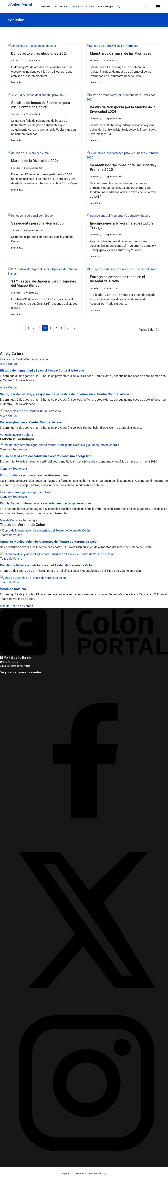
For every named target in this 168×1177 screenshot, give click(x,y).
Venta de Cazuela (13, 589)
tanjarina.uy (101, 1174)
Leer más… (17, 82)
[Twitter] (146, 6)
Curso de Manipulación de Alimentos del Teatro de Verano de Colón (49, 541)
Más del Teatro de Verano (16, 606)
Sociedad (78, 6)
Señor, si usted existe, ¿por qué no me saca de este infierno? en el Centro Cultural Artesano (66, 394)
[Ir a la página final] (86, 328)
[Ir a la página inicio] (11, 328)
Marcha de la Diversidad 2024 (35, 161)
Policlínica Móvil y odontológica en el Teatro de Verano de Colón (47, 565)
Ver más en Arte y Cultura (16, 434)
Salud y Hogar (105, 6)
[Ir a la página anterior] (17, 328)
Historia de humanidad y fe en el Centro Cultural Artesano (42, 370)
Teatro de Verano (11, 535)
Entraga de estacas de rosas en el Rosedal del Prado (117, 279)
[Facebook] (140, 6)
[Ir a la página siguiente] (80, 328)
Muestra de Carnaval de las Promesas (120, 53)
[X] (86, 920)
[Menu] (158, 6)
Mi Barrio (46, 6)
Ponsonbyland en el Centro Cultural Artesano (32, 422)
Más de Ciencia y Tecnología (18, 520)
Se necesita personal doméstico (37, 223)
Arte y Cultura (61, 6)
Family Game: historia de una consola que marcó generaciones (46, 503)
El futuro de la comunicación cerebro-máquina (34, 475)
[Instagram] (152, 6)
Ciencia (90, 6)
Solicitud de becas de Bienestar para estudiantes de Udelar (40, 105)
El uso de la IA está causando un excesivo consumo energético (45, 456)
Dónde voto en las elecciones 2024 (39, 53)
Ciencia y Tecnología (13, 449)
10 (73, 327)
